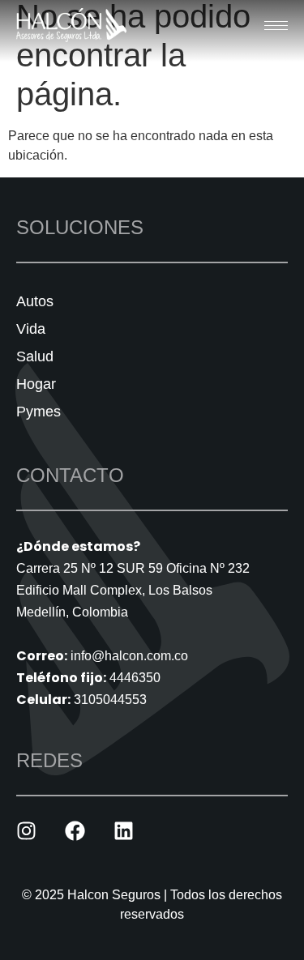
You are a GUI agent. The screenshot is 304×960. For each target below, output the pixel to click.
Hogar (36, 384)
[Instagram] (26, 831)
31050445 (103, 699)
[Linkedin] (123, 831)
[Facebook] (75, 831)
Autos (35, 301)
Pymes (38, 411)
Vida (30, 329)
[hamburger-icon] (276, 25)
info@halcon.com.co (129, 656)
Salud (35, 356)
